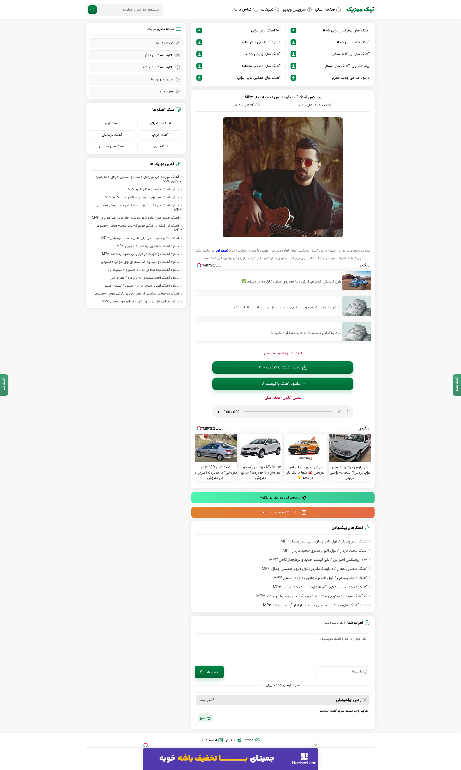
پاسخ (203, 718)
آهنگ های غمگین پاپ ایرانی (258, 77)
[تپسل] (145, 745)
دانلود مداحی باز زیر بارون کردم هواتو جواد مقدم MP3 (140, 301)
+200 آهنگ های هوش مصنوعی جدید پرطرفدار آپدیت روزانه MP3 (315, 605)
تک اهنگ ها (165, 43)
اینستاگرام (209, 740)
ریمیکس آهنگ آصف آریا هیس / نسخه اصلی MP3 (283, 97)
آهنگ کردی (160, 135)
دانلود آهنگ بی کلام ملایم (261, 42)
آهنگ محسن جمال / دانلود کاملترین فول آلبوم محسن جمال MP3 (315, 568)
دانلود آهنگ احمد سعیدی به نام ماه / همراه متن (144, 278)
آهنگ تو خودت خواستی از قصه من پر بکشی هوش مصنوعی (136, 293)
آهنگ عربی (160, 146)
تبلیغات (267, 9)
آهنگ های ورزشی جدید (262, 54)
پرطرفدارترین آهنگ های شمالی (346, 66)
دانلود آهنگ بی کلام (159, 55)
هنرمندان (167, 91)
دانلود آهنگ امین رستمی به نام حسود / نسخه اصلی (142, 285)
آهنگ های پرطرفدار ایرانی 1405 (346, 30)
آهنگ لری (112, 123)
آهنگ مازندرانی (160, 123)
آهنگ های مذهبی (112, 146)
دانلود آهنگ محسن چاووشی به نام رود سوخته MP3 (142, 197)
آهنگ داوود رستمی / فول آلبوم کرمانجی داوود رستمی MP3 (320, 578)
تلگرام (230, 740)
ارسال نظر (212, 672)
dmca (249, 740)
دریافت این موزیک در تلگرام (280, 497)
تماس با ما (243, 9)
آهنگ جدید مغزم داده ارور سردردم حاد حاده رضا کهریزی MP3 (135, 218)
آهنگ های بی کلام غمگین (350, 54)
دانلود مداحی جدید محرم (351, 77)
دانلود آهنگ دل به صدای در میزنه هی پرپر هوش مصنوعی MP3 (139, 207)
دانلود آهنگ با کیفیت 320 (280, 367)
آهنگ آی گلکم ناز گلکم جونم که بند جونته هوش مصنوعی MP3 (139, 228)
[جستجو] (92, 9)
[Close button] (315, 745)
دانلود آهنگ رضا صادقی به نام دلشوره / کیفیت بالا (143, 270)
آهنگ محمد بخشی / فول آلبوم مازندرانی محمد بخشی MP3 (320, 587)
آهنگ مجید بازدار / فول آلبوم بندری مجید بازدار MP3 (325, 550)
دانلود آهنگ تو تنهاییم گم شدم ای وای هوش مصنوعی (140, 262)
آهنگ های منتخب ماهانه (261, 66)
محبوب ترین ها (162, 79)
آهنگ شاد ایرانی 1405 (353, 42)
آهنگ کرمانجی (112, 135)
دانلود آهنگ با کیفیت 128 (280, 383)
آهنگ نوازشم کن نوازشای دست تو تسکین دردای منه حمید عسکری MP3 (139, 179)
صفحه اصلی (325, 9)
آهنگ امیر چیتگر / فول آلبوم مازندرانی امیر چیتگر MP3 (324, 541)
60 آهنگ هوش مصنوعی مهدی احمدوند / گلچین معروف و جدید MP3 (312, 596)
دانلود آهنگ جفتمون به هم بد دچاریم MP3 (148, 246)
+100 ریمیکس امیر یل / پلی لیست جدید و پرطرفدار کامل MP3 (318, 559)
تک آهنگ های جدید (312, 105)
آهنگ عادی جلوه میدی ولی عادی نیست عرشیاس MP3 (140, 238)
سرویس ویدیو (294, 9)
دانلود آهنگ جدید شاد (158, 67)
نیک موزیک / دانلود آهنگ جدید (360, 9)
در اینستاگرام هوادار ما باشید (280, 512)
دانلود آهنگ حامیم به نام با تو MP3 (153, 189)
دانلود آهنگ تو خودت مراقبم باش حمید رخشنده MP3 (140, 254)
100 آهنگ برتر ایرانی (265, 30)
